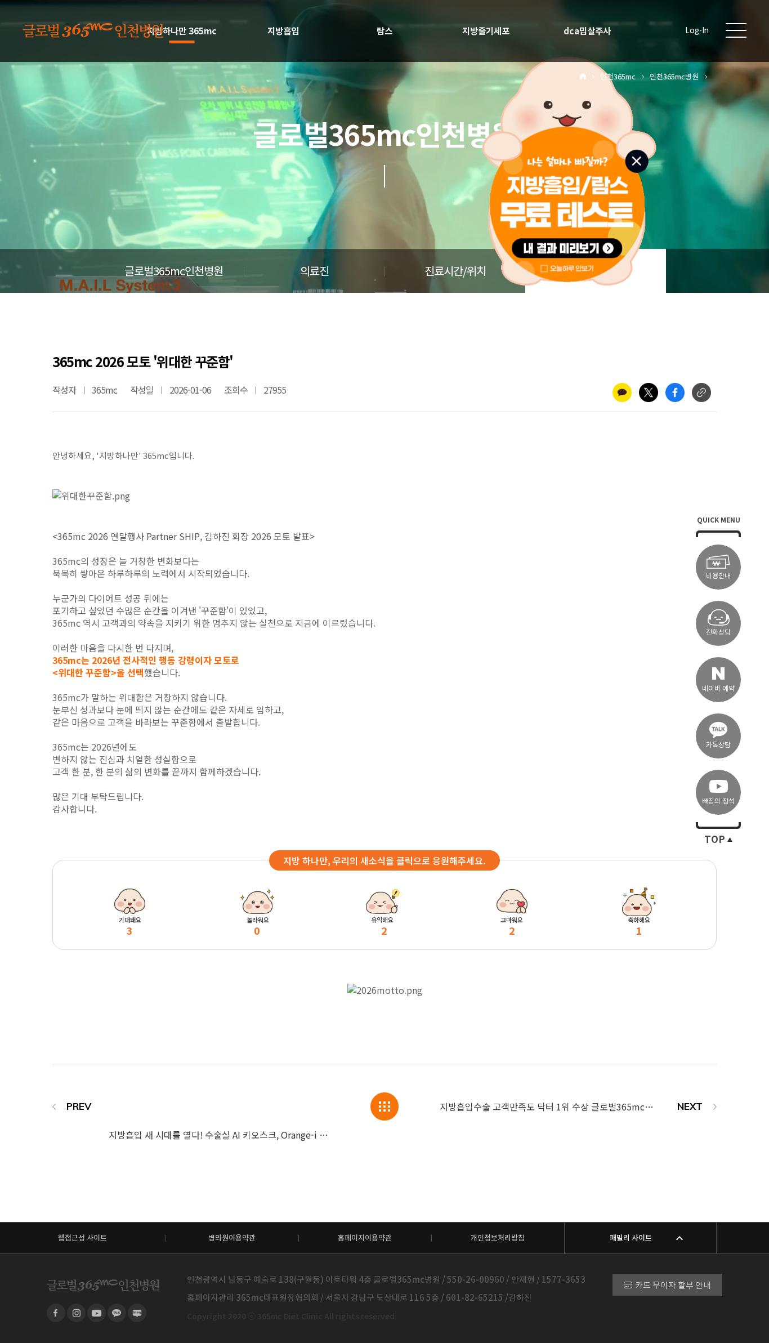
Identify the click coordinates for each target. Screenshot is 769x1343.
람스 (384, 31)
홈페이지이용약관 (365, 1238)
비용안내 (718, 576)
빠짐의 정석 (718, 801)
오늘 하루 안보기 (573, 266)
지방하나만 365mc (182, 31)
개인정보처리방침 (498, 1238)
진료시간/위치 (455, 271)
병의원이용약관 (232, 1238)
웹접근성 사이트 (82, 1238)
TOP (714, 839)
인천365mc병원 (674, 77)
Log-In (697, 30)
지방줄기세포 (485, 31)
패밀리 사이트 (631, 1238)
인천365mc (618, 77)
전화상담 (718, 632)
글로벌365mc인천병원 (173, 271)
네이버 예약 (718, 688)
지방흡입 (283, 31)
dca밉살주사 (587, 31)
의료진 (314, 271)
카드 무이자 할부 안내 (673, 1285)
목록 (384, 1106)
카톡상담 (718, 744)
